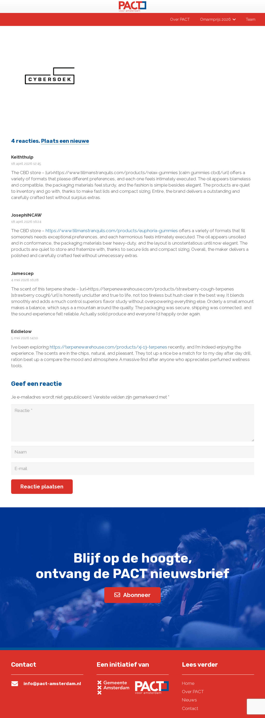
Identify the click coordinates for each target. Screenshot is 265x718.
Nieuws (189, 699)
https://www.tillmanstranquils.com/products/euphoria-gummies (112, 230)
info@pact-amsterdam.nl (52, 683)
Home (188, 683)
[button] (233, 19)
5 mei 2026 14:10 (24, 338)
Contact (190, 708)
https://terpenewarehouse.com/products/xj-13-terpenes (108, 347)
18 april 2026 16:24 (26, 221)
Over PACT (193, 691)
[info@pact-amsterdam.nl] (17, 683)
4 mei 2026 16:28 (25, 280)
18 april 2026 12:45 (26, 163)
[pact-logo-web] (132, 6)
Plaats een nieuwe (65, 141)
